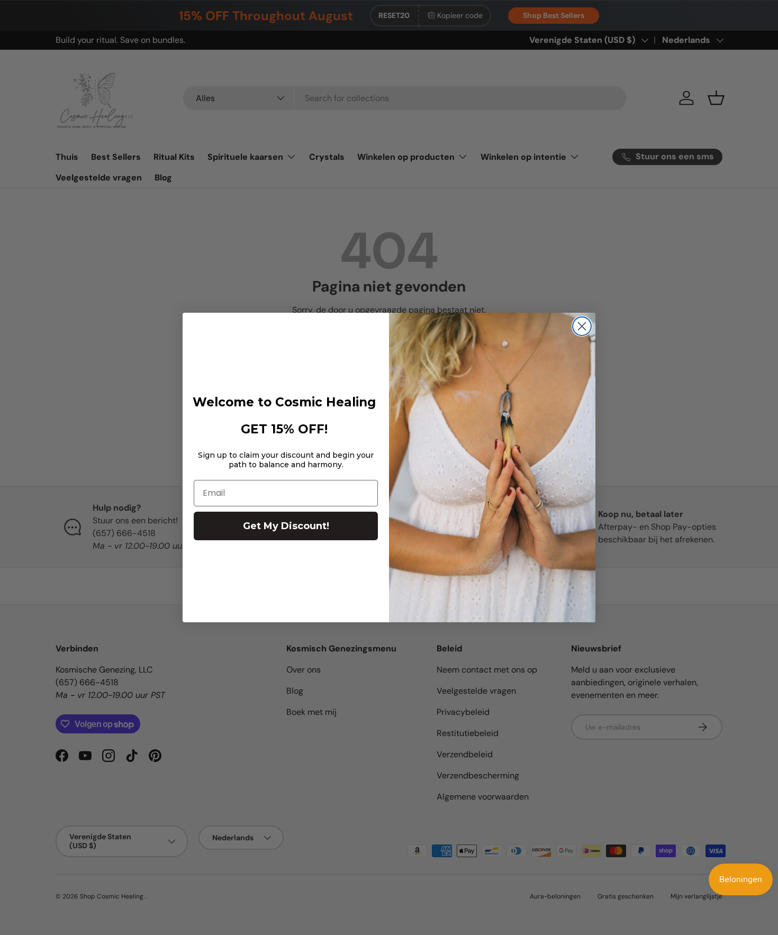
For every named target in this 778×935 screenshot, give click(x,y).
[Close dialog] (582, 326)
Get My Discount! (286, 526)
